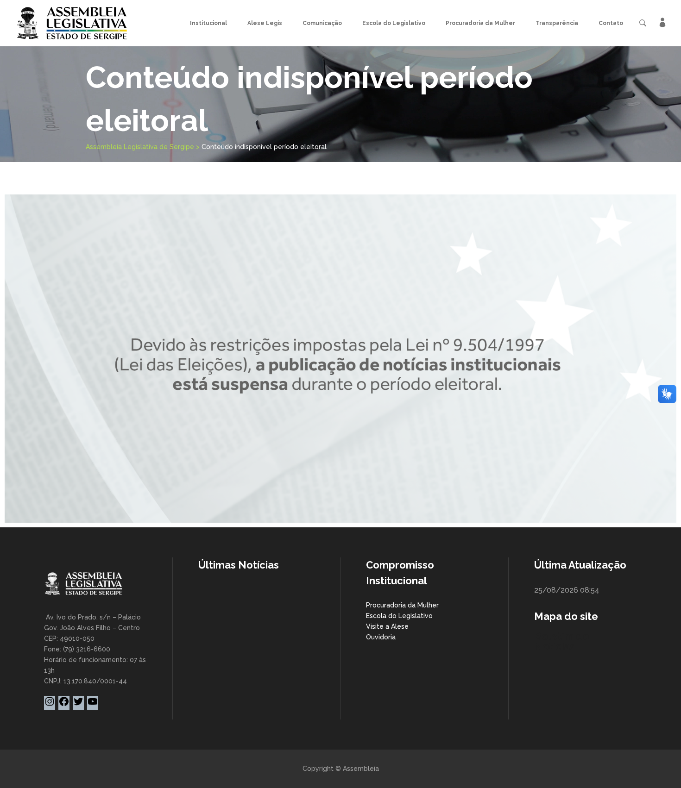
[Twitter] (78, 704)
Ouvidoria (381, 637)
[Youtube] (92, 704)
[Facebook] (63, 704)
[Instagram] (49, 704)
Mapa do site (566, 616)
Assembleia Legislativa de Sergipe (140, 146)
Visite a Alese (387, 626)
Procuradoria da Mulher (402, 605)
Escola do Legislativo (399, 615)
